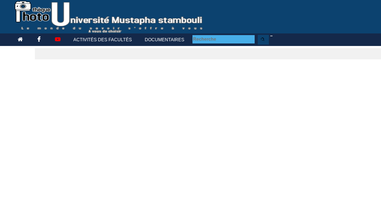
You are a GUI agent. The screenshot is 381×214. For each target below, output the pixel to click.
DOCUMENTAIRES (164, 39)
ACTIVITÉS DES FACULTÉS (102, 39)
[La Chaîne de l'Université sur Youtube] (57, 39)
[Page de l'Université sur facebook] (38, 39)
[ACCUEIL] (20, 39)
